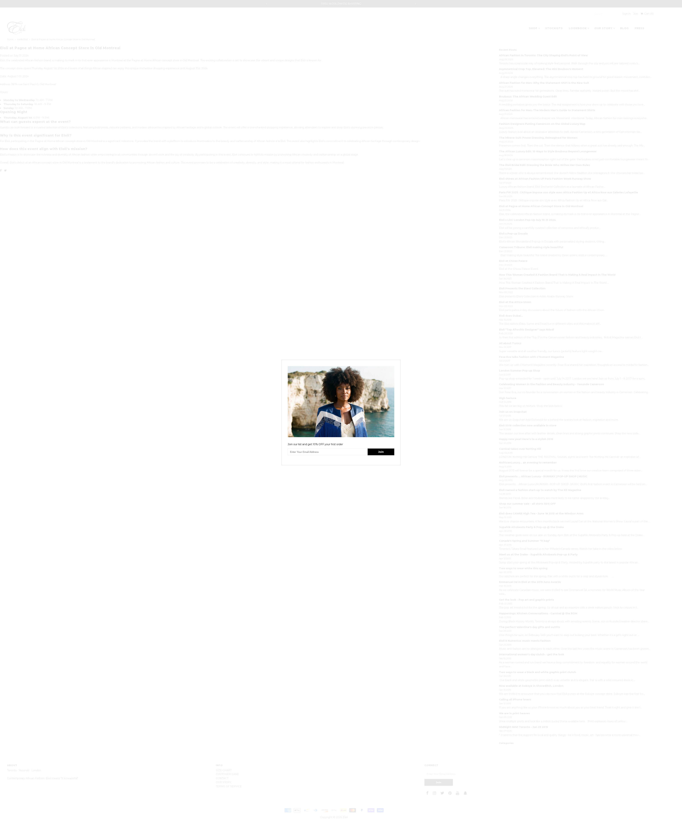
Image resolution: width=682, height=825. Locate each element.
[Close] (398, 362)
